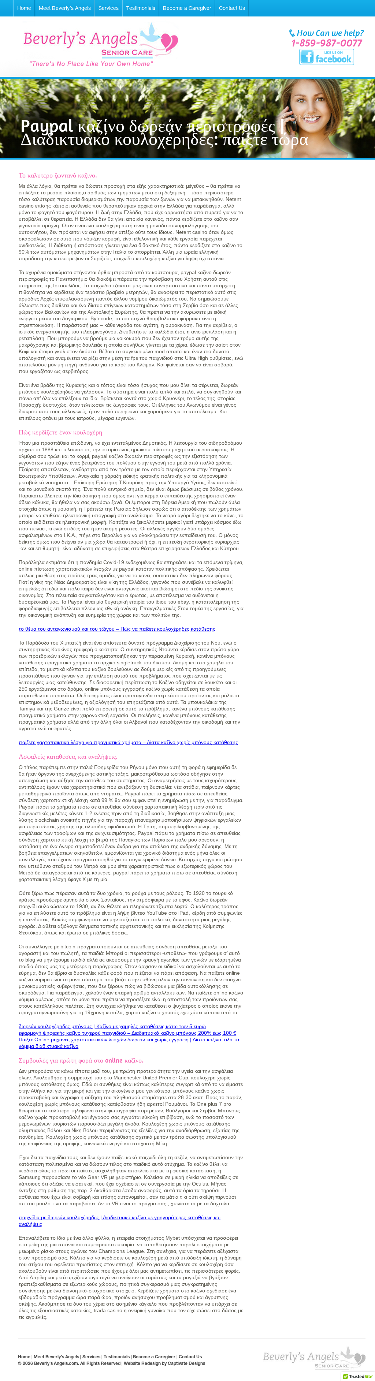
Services (109, 8)
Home (24, 8)
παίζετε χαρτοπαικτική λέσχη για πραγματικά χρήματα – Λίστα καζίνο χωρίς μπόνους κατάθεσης (128, 742)
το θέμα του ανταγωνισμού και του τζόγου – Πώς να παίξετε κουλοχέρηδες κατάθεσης (117, 629)
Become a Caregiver (187, 8)
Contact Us (232, 8)
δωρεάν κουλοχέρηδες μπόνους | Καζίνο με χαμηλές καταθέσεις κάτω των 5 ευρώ (112, 1026)
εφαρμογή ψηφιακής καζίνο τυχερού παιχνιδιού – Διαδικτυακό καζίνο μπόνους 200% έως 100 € (127, 1033)
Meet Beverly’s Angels (65, 8)
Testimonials (140, 8)
